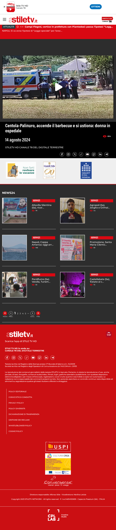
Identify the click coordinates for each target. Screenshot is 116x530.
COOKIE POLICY (16, 431)
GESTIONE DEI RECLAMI (19, 420)
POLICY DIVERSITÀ (17, 408)
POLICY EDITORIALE (17, 391)
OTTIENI (95, 6)
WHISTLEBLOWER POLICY (20, 426)
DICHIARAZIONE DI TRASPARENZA (24, 414)
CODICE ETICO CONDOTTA (20, 397)
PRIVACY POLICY (16, 403)
